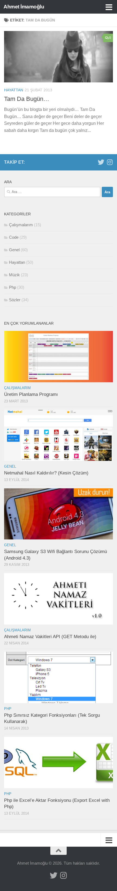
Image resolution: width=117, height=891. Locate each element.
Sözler (14, 299)
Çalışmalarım (21, 224)
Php (12, 287)
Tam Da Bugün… (26, 98)
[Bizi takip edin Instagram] (109, 162)
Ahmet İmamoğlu (24, 7)
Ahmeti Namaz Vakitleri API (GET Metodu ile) (50, 636)
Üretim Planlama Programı (31, 394)
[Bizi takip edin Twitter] (101, 162)
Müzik (14, 274)
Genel (14, 249)
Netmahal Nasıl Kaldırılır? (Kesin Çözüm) (46, 473)
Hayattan (13, 90)
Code (14, 237)
